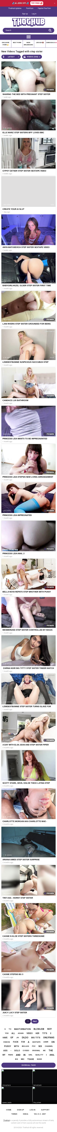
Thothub (25, 1128)
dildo (25, 1037)
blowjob (39, 1029)
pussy (7, 1046)
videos (6, 1042)
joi (17, 1038)
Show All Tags (28, 1065)
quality (39, 1055)
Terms (14, 1114)
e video (26, 1051)
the (51, 1050)
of (11, 1037)
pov (33, 1046)
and (18, 1055)
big (16, 1059)
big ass (25, 1046)
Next (35, 1021)
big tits (35, 1037)
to (10, 1029)
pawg (10, 1055)
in (24, 1055)
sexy (49, 1029)
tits (44, 1033)
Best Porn (17, 42)
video (30, 1033)
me (44, 1051)
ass (5, 1050)
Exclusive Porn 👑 (5, 44)
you (7, 1033)
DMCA (25, 1114)
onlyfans (48, 1037)
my (3, 1055)
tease (30, 1059)
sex (40, 1046)
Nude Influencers (28, 44)
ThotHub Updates (14, 8)
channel (49, 1046)
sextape (36, 1042)
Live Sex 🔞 (40, 42)
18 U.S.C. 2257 (40, 1114)
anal (52, 1055)
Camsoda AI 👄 (51, 42)
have (5, 1038)
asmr (45, 1042)
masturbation (22, 1029)
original (36, 1051)
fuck (15, 1042)
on (53, 1042)
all (13, 1033)
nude (39, 1059)
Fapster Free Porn (44, 8)
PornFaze (29, 8)
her (37, 1033)
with (16, 1046)
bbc (22, 1059)
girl (30, 1055)
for (23, 1042)
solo (17, 1050)
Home (8, 1110)
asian (21, 1033)
